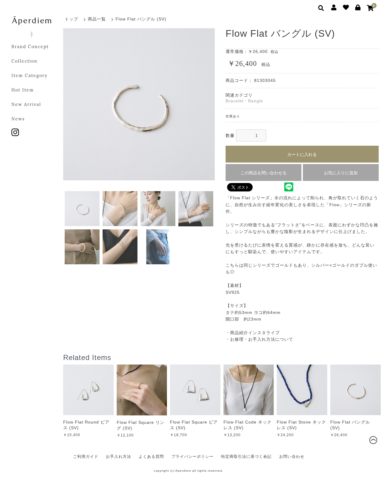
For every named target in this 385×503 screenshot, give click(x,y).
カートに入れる (302, 154)
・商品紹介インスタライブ (253, 332)
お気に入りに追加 (341, 172)
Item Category (29, 76)
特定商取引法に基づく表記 (246, 456)
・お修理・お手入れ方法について (259, 339)
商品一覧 (97, 19)
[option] (139, 104)
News (18, 119)
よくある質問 (151, 456)
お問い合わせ (291, 456)
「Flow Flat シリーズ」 (250, 197)
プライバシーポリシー (192, 456)
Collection (24, 61)
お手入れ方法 (118, 456)
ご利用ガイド (85, 456)
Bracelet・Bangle (244, 100)
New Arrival (26, 105)
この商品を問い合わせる (263, 172)
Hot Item (22, 90)
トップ (71, 19)
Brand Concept (30, 47)
